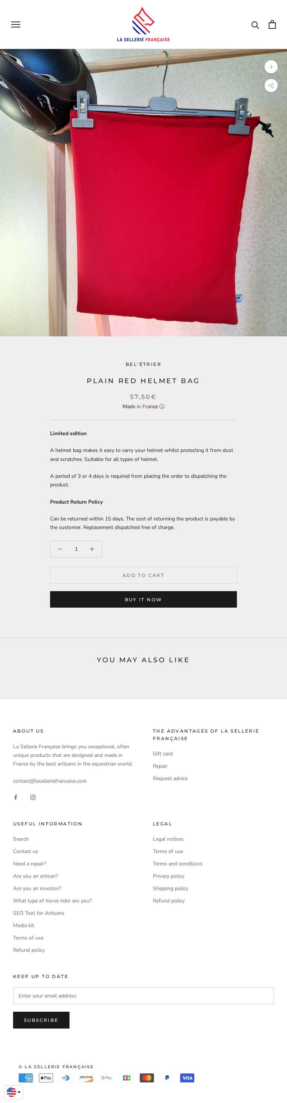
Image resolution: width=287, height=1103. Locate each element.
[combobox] (13, 1092)
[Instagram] (33, 797)
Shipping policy (170, 888)
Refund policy (29, 950)
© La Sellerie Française (56, 1066)
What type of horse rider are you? (52, 900)
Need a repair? (29, 863)
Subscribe (41, 1020)
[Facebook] (15, 797)
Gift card (163, 753)
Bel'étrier (143, 364)
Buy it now (144, 599)
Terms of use (28, 937)
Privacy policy (168, 876)
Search (21, 839)
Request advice (170, 778)
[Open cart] (272, 24)
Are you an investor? (37, 888)
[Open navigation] (15, 24)
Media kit (23, 925)
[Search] (255, 24)
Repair (160, 766)
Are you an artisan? (35, 876)
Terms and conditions (178, 863)
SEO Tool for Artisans (38, 913)
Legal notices (168, 839)
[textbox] (13, 1092)
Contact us (25, 851)
